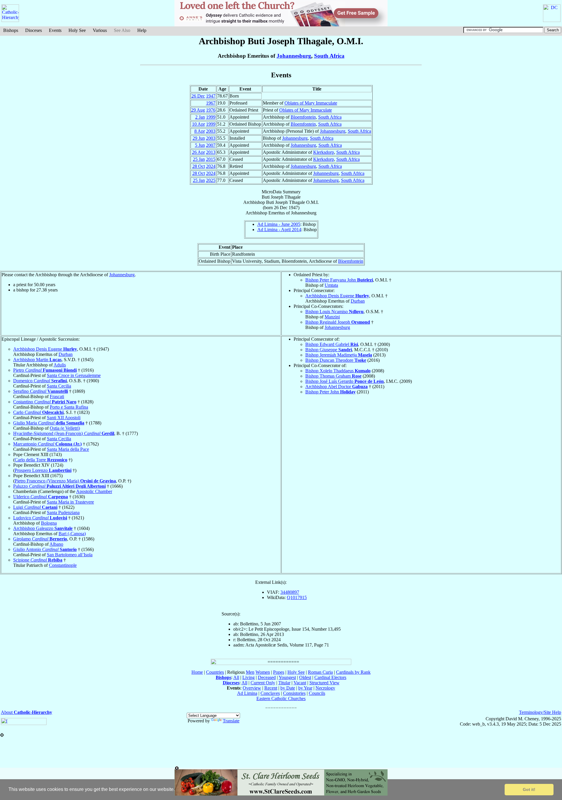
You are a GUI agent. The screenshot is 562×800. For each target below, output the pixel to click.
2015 (210, 159)
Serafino (40, 391)
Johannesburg (294, 56)
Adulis (60, 364)
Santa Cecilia (59, 385)
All (236, 677)
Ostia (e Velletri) (65, 428)
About (26, 712)
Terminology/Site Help (540, 712)
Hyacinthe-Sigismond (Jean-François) (63, 433)
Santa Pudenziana (63, 512)
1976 (210, 110)
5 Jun (200, 145)
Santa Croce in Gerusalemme (74, 375)
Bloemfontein (303, 117)
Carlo (38, 412)
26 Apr (198, 152)
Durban (358, 300)
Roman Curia (320, 672)
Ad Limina (247, 693)
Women (263, 672)
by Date (287, 687)
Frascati (57, 396)
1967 (210, 102)
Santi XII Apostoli (63, 417)
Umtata (331, 285)
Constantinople (63, 565)
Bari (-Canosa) (72, 533)
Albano (56, 544)
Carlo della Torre (41, 459)
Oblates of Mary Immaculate (311, 102)
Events (55, 30)
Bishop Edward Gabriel (331, 344)
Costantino (44, 401)
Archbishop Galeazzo (43, 528)
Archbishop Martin (37, 359)
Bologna (49, 523)
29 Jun (199, 138)
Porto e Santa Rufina (69, 407)
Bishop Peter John (330, 391)
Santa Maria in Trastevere (70, 501)
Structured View (324, 682)
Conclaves (270, 693)
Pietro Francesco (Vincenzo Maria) (65, 480)
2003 (210, 131)
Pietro (45, 370)
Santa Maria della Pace (68, 449)
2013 (210, 152)
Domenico (40, 380)
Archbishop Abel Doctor (336, 386)
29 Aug (198, 110)
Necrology (325, 687)
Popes (278, 672)
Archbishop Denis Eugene (337, 295)
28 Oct (198, 166)
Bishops (10, 30)
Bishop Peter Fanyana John (339, 279)
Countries (215, 672)
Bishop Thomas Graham (333, 375)
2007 (210, 145)
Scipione (37, 559)
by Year (305, 687)
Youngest (287, 677)
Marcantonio (47, 443)
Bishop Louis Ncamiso (334, 311)
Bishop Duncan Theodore (335, 360)
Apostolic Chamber (94, 491)
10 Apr (198, 124)
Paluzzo (59, 486)
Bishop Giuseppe (328, 349)
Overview (252, 687)
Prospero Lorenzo (43, 470)
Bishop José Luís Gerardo (344, 381)
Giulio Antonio (45, 549)
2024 (210, 166)
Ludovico (40, 517)
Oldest (305, 677)
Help (141, 30)
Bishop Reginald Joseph (337, 322)
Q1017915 (297, 597)
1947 (210, 95)
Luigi (35, 507)
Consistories (294, 693)
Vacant (300, 682)
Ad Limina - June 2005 (278, 224)
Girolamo (40, 538)
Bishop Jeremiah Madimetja (338, 354)
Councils (317, 693)
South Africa (329, 56)
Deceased (267, 677)
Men (250, 672)
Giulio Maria (48, 422)
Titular (284, 682)
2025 (210, 180)
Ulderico (40, 496)
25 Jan (199, 159)
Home (197, 672)
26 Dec (198, 95)
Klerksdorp (323, 152)
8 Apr (199, 131)
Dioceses (33, 30)
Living (248, 677)
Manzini (332, 316)
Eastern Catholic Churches (281, 698)
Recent (270, 687)
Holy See (77, 30)
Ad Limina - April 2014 (279, 229)
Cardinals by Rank (353, 672)
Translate (231, 720)
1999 (210, 117)
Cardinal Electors (330, 677)
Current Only (263, 682)
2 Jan (200, 117)
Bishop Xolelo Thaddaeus (338, 370)
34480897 (289, 592)
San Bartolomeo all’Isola (69, 554)
